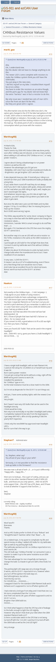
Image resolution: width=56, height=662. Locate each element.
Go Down (6, 43)
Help (17, 657)
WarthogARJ (10, 136)
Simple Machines (34, 659)
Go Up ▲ (37, 657)
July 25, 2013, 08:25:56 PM (12, 54)
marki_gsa (9, 49)
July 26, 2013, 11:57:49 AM (12, 141)
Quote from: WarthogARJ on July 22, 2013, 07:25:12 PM (27, 60)
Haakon (8, 283)
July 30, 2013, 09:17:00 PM (12, 518)
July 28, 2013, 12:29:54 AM (12, 287)
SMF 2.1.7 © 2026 (22, 659)
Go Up (4, 642)
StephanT (9, 440)
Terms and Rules (26, 657)
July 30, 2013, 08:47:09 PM (12, 444)
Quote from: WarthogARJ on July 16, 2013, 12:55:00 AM (27, 450)
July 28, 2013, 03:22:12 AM (12, 360)
